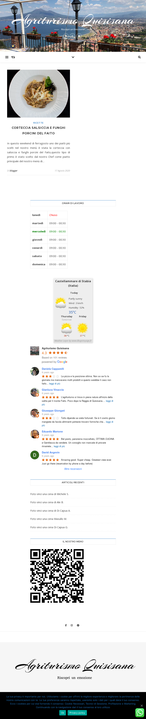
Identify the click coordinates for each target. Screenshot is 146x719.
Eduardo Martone (52, 431)
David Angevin (51, 452)
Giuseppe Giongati (53, 410)
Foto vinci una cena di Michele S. (49, 494)
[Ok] (141, 705)
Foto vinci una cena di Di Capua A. (50, 510)
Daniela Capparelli (53, 368)
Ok (62, 712)
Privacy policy (77, 712)
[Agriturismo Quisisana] (73, 669)
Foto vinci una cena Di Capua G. (49, 527)
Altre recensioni (73, 469)
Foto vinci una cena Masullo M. (48, 519)
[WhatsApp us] (139, 712)
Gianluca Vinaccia (53, 389)
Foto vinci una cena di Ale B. (47, 502)
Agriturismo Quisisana (73, 20)
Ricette (38, 122)
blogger (13, 170)
